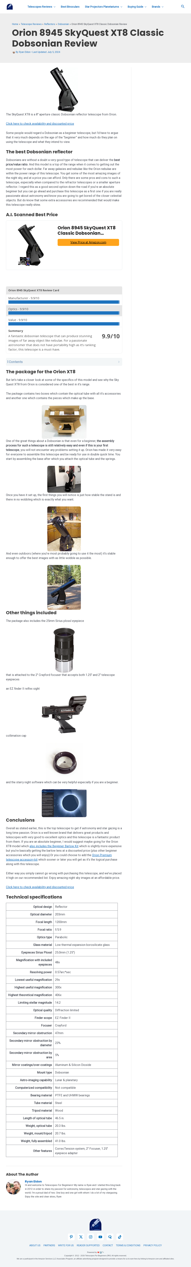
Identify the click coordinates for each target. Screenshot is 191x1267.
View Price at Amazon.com (88, 242)
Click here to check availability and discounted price (40, 123)
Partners (49, 1245)
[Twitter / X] (81, 1237)
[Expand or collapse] (119, 361)
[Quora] (110, 1237)
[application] (54, 6)
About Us (34, 1245)
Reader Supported (88, 1245)
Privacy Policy (152, 1245)
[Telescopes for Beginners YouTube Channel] (100, 1237)
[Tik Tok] (119, 1237)
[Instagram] (90, 1237)
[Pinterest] (71, 1237)
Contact (108, 1245)
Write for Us (66, 1245)
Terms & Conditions (128, 1245)
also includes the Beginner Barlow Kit (54, 846)
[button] (183, 6)
